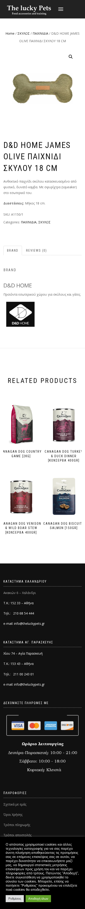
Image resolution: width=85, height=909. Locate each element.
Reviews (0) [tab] (36, 250)
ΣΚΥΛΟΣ (23, 33)
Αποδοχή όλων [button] (38, 898)
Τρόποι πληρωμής (16, 825)
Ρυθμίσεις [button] (14, 898)
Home (10, 33)
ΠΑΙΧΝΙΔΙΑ (40, 33)
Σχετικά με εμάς (14, 804)
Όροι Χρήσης (12, 814)
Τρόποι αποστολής (17, 835)
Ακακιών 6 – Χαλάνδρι (19, 593)
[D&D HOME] (20, 314)
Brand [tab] (12, 250)
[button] (71, 57)
